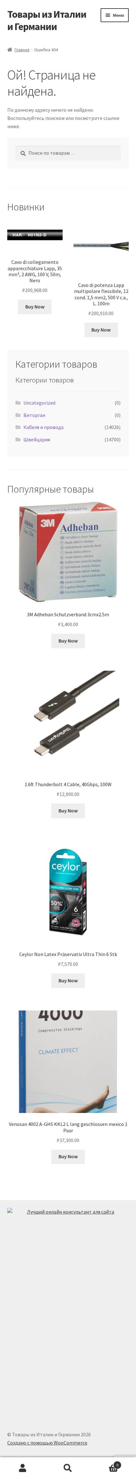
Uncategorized (39, 403)
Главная (22, 50)
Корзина (105, 1462)
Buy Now (35, 306)
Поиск (67, 1468)
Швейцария (36, 439)
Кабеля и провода (43, 427)
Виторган (34, 415)
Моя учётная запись (22, 1468)
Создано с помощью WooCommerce (47, 1442)
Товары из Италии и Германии (46, 20)
